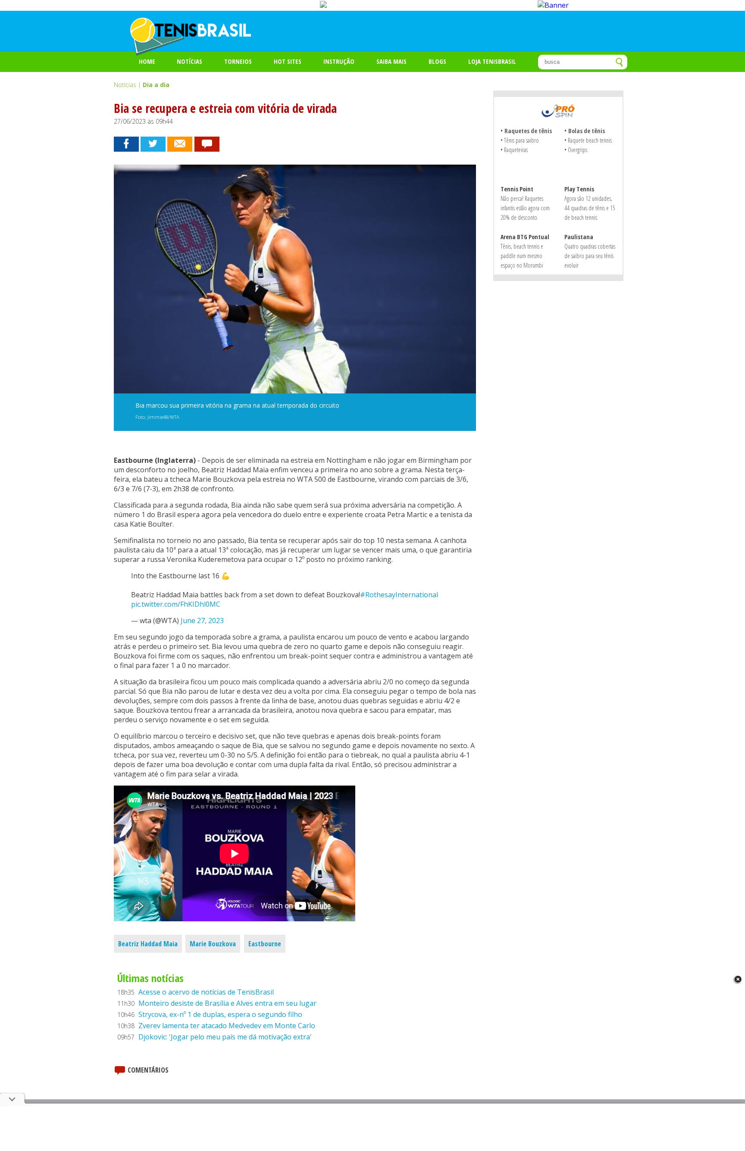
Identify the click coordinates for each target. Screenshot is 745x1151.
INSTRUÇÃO (338, 61)
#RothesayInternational (399, 594)
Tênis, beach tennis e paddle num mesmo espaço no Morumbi (522, 255)
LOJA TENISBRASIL (492, 61)
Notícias (189, 61)
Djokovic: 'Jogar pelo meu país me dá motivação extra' (225, 1037)
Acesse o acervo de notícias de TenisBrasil (206, 992)
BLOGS (437, 61)
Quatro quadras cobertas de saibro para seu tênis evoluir (589, 255)
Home (147, 61)
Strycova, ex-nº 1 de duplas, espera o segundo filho (220, 1014)
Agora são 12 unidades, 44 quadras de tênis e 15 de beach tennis (589, 207)
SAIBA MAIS (391, 61)
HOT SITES (287, 61)
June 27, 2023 (202, 620)
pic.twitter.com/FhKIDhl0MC (175, 604)
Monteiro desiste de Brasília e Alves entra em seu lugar (227, 1003)
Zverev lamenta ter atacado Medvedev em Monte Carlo (226, 1025)
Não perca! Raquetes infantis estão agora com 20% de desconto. (525, 207)
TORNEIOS (238, 61)
